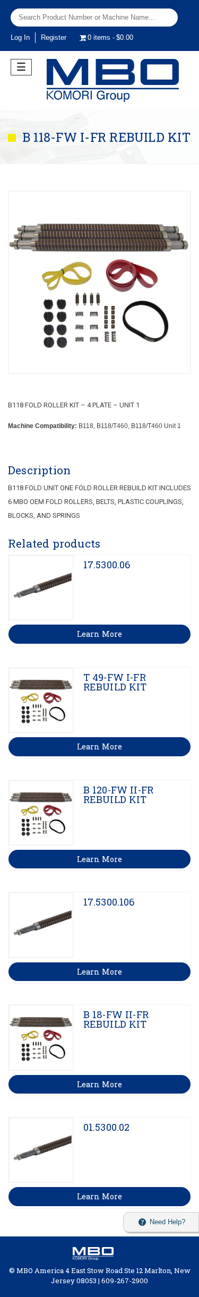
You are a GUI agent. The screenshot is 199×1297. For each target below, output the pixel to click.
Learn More (99, 634)
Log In (20, 37)
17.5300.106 (109, 901)
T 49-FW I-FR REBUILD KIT (115, 682)
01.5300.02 (106, 1127)
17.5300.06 (107, 564)
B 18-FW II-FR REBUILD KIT (116, 1019)
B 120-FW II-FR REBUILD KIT (118, 794)
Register (53, 37)
